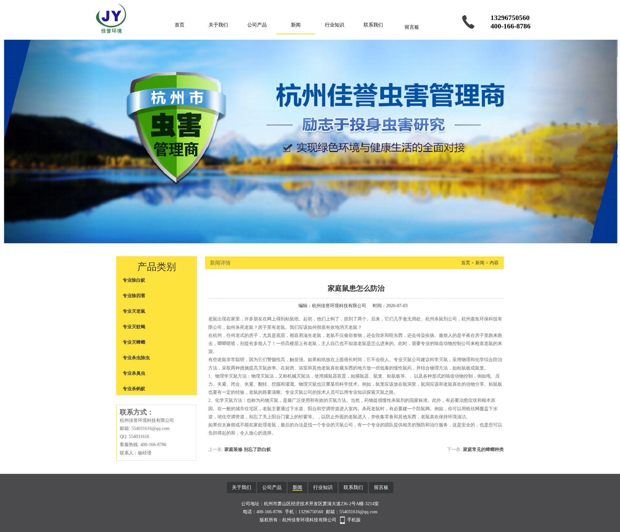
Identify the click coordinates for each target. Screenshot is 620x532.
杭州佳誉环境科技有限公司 (339, 305)
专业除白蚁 (134, 280)
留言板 (412, 27)
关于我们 (218, 24)
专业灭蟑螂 (134, 342)
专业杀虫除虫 (136, 357)
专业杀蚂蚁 (134, 388)
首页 (179, 24)
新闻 (296, 24)
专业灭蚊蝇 (134, 326)
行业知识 (334, 24)
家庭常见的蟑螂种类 (483, 449)
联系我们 (373, 24)
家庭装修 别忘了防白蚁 (247, 449)
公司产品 (257, 24)
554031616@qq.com (358, 511)
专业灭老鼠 (134, 311)
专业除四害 (134, 295)
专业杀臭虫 (134, 373)
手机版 (354, 519)
